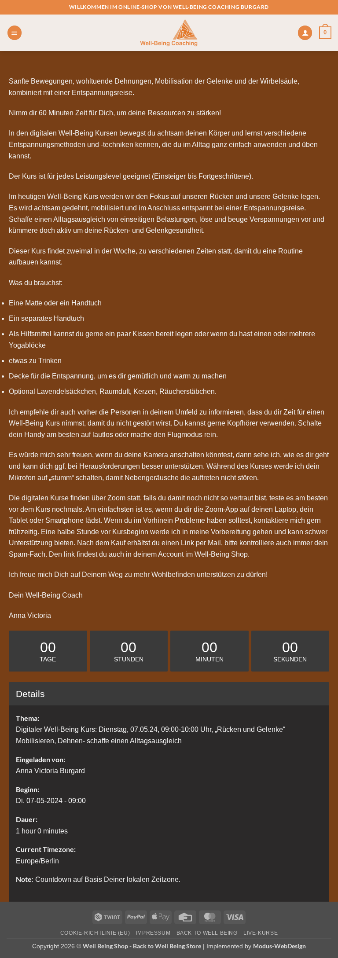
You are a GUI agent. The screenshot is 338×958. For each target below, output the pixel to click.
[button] (14, 33)
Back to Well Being (207, 933)
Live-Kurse (260, 933)
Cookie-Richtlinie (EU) (95, 933)
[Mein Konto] (305, 33)
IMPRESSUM (153, 933)
